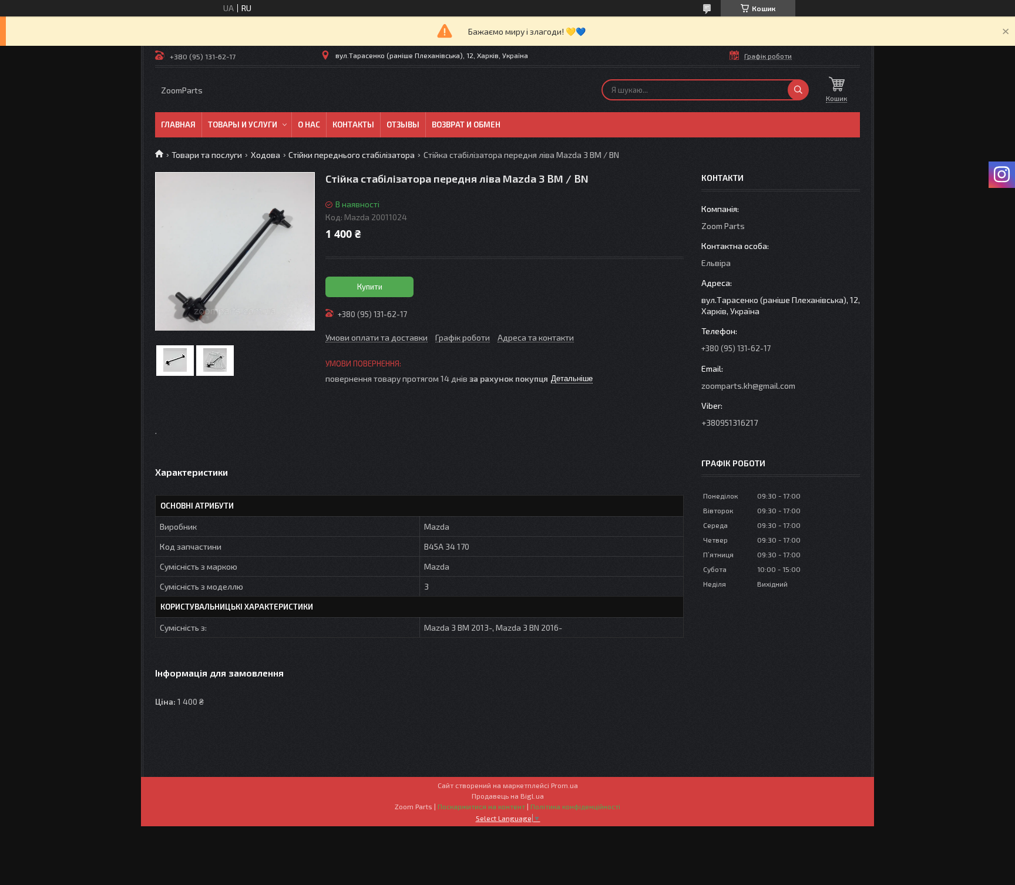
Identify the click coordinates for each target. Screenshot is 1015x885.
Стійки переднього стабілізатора (351, 155)
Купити (369, 286)
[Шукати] (798, 89)
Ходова (265, 155)
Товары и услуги (242, 124)
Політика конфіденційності (575, 806)
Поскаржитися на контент (481, 806)
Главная (178, 124)
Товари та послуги (207, 155)
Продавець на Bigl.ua (508, 796)
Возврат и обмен (466, 124)
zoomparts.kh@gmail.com (748, 386)
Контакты (353, 124)
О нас (309, 124)
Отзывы (402, 124)
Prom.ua (564, 785)
